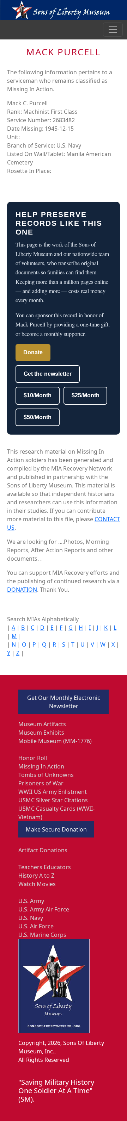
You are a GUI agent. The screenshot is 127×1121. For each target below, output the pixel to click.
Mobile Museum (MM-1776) (55, 741)
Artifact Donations (42, 850)
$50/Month (38, 417)
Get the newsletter (48, 374)
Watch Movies (37, 884)
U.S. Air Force (36, 926)
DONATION (22, 589)
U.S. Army (31, 901)
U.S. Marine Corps (42, 935)
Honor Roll (32, 758)
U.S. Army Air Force (43, 909)
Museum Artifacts (42, 724)
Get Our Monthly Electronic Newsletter (63, 702)
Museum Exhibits (41, 732)
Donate (33, 352)
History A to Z (36, 875)
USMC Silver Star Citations (53, 800)
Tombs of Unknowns (46, 775)
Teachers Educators (44, 867)
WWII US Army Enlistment (52, 792)
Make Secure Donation (56, 829)
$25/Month (85, 395)
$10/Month (38, 395)
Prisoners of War (41, 783)
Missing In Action (41, 766)
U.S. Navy (30, 918)
